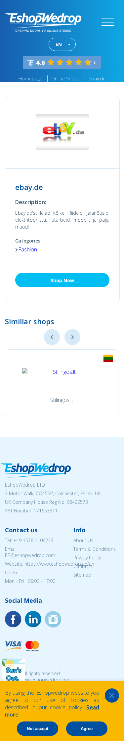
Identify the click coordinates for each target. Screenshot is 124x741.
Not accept (37, 728)
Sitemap (82, 575)
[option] (61, 383)
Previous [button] (52, 337)
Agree (87, 728)
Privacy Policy (87, 557)
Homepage (30, 78)
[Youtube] (53, 619)
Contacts (83, 566)
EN (59, 44)
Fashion (27, 249)
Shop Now (62, 280)
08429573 (77, 502)
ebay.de (97, 78)
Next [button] (72, 337)
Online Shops (65, 78)
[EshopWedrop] (43, 22)
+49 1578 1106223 (33, 540)
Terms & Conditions (94, 549)
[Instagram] (33, 619)
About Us (83, 540)
